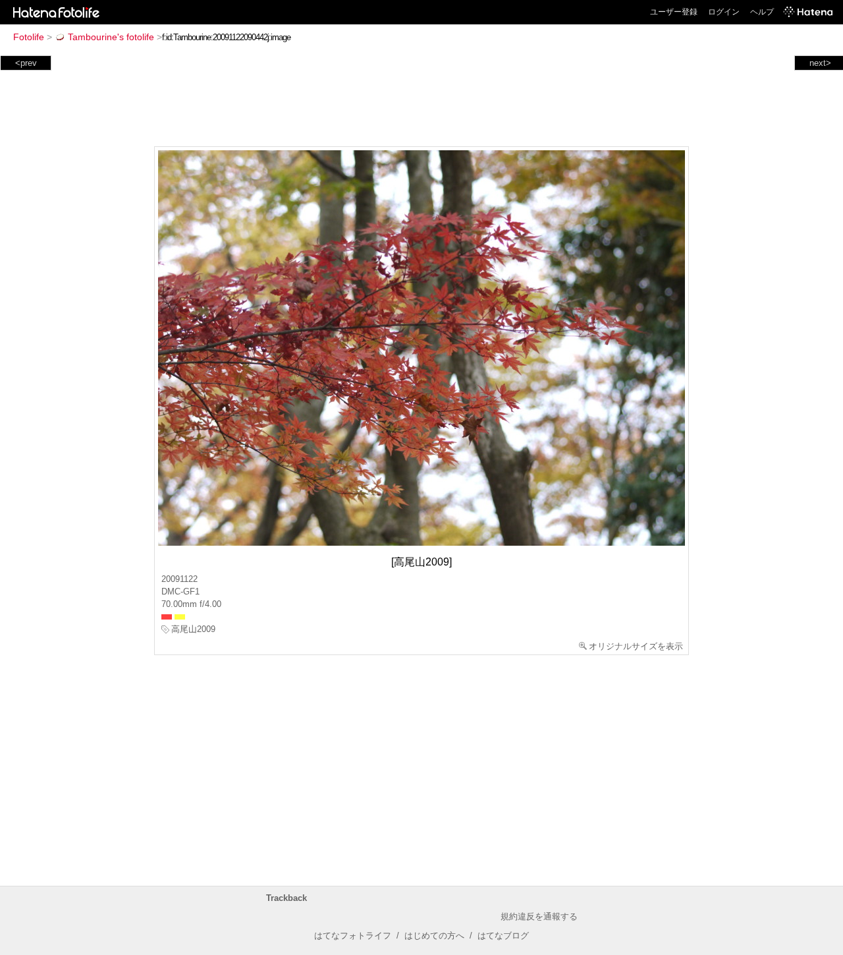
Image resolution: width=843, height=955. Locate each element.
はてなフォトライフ (352, 936)
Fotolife (28, 37)
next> (820, 63)
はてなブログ (503, 936)
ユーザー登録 (673, 11)
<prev (26, 63)
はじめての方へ (434, 936)
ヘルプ (762, 11)
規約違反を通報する (539, 916)
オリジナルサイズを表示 (636, 646)
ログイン (724, 11)
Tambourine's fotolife (111, 37)
